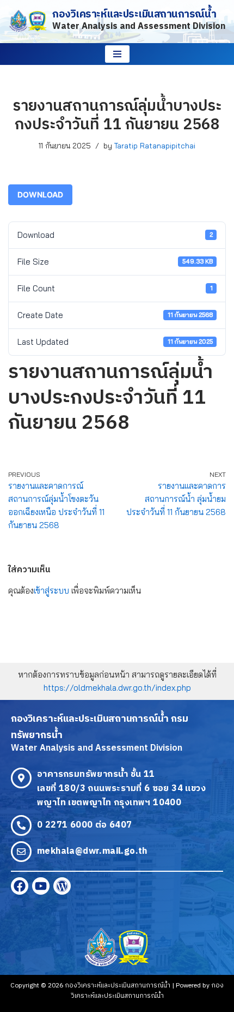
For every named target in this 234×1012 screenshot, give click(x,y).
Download (40, 194)
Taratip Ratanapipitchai (154, 145)
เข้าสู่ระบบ (51, 590)
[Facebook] (19, 886)
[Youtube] (41, 886)
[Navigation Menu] (117, 54)
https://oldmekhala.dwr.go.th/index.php (117, 687)
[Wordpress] (62, 886)
